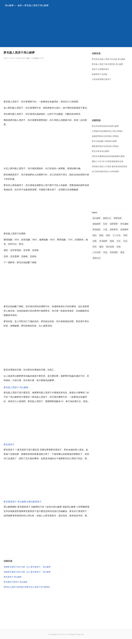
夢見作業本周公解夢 (100, 151)
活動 (95, 241)
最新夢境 (114, 229)
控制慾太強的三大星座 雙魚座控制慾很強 (109, 166)
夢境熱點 (96, 229)
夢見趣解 (124, 224)
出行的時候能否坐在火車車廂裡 (105, 171)
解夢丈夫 (107, 218)
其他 (105, 252)
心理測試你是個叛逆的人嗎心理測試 (107, 131)
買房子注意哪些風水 (100, 69)
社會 (105, 224)
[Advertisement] (66, 29)
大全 (119, 241)
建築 (101, 246)
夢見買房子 (9, 444)
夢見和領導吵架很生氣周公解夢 (105, 126)
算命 (95, 246)
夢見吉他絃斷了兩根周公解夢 (104, 141)
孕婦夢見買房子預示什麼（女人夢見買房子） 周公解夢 (27, 567)
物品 (95, 235)
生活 (125, 241)
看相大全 (96, 258)
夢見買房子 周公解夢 (13, 577)
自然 (119, 246)
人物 (105, 229)
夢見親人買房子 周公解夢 (16, 387)
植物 (112, 241)
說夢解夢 (124, 229)
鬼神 (19, 5)
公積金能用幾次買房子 (101, 79)
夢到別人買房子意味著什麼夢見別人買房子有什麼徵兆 (27, 587)
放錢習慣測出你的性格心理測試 (105, 136)
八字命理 (96, 252)
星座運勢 (114, 252)
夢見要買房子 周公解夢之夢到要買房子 (23, 501)
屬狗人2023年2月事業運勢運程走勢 (107, 161)
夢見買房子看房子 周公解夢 (15, 582)
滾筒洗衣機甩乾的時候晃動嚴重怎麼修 (108, 156)
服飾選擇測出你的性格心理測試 (105, 146)
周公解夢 (9, 5)
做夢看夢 (114, 224)
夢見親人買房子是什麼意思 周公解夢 (107, 64)
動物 (101, 235)
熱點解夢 (96, 224)
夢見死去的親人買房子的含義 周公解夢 (108, 59)
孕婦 (125, 235)
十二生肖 (117, 235)
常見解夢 (103, 241)
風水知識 (110, 246)
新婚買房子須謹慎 (99, 74)
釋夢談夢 (118, 218)
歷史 (122, 252)
